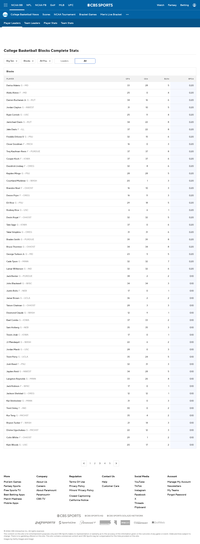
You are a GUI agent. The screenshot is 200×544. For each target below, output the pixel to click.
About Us (41, 481)
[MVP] (125, 521)
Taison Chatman (14, 305)
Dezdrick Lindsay (14, 166)
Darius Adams (13, 85)
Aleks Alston (12, 92)
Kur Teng (10, 415)
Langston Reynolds (15, 378)
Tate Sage (11, 224)
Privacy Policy (77, 486)
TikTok (138, 486)
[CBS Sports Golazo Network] (125, 515)
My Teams (173, 490)
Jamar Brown (12, 298)
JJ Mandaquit (13, 342)
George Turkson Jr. (15, 254)
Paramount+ (43, 494)
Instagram (140, 490)
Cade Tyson (12, 261)
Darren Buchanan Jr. (16, 100)
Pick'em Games (12, 481)
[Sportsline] (67, 522)
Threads (139, 503)
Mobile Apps (11, 503)
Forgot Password (176, 494)
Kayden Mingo (13, 173)
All (85, 61)
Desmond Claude (14, 312)
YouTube (140, 481)
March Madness (13, 498)
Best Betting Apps (14, 494)
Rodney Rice (12, 210)
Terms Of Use (77, 481)
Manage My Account (179, 481)
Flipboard (140, 507)
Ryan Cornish (13, 114)
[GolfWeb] (158, 522)
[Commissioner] (108, 521)
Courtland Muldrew (16, 180)
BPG (190, 79)
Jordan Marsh (13, 349)
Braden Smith (13, 239)
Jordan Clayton (13, 107)
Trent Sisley (12, 408)
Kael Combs (12, 320)
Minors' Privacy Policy (81, 490)
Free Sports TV (12, 490)
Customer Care (110, 486)
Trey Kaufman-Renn (16, 151)
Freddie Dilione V (15, 136)
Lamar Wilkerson (14, 268)
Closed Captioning (79, 495)
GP (127, 79)
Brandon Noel (13, 188)
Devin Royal (12, 217)
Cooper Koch (12, 158)
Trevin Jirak (12, 334)
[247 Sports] (45, 522)
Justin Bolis (12, 290)
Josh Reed (11, 364)
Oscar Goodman (14, 144)
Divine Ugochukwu (15, 430)
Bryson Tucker (13, 422)
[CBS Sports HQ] (94, 515)
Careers (40, 486)
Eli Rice (10, 202)
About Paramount (46, 490)
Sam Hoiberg (12, 327)
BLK (166, 79)
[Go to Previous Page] (84, 463)
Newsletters (174, 486)
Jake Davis (11, 129)
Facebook (140, 494)
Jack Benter (12, 276)
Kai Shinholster (13, 400)
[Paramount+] (88, 521)
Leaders (64, 61)
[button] (127, 14)
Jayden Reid (12, 371)
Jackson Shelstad (14, 393)
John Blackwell (13, 283)
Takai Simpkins (13, 232)
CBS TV (40, 498)
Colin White (12, 437)
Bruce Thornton (14, 246)
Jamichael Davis (14, 122)
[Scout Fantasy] (141, 522)
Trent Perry (11, 356)
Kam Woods (12, 445)
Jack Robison (12, 386)
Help (104, 481)
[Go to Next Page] (116, 463)
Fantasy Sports (12, 486)
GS (145, 79)
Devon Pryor (12, 195)
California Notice (78, 500)
